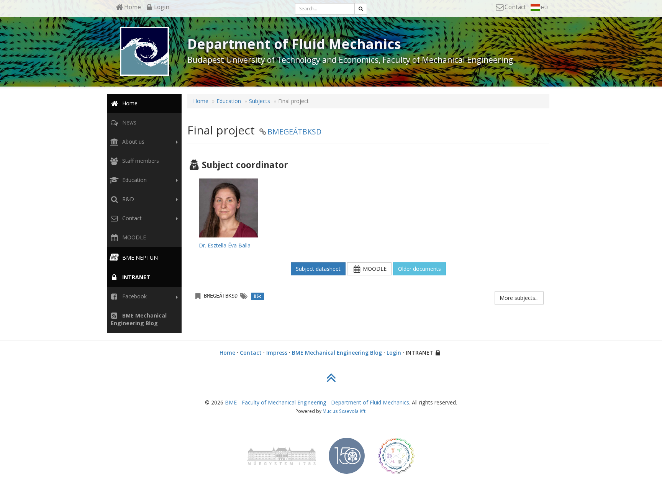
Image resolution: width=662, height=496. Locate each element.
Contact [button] (131, 218)
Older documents (419, 268)
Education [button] (134, 179)
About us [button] (132, 141)
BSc (257, 296)
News (128, 122)
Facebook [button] (134, 296)
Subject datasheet (318, 268)
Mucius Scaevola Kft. (345, 411)
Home (129, 103)
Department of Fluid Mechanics (370, 402)
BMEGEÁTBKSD (294, 131)
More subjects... (519, 297)
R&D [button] (127, 199)
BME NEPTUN (139, 257)
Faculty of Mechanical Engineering (284, 402)
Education (228, 101)
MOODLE (133, 237)
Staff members (140, 160)
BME (231, 402)
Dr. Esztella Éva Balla (225, 245)
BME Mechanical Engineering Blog (337, 352)
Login (394, 352)
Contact (251, 352)
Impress (276, 352)
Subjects (259, 101)
